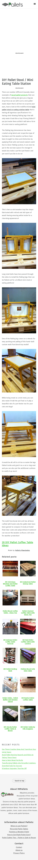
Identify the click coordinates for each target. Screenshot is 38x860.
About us (19, 850)
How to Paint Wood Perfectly (12, 760)
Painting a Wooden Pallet (19, 832)
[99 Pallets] (12, 5)
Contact (19, 847)
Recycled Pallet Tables (19, 829)
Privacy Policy (19, 853)
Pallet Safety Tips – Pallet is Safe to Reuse (19, 837)
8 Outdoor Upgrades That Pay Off (14, 768)
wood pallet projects (19, 95)
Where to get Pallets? (19, 826)
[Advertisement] (19, 30)
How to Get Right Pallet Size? (19, 835)
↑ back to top (19, 781)
